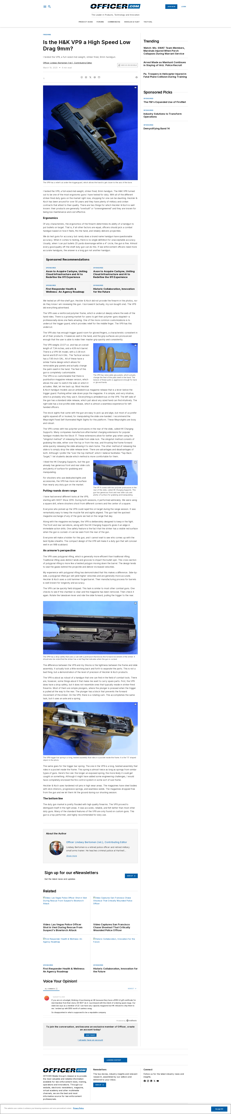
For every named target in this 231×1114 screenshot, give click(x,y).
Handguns (47, 1056)
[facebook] (81, 77)
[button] (45, 6)
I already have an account (90, 1040)
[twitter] (90, 77)
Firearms (47, 34)
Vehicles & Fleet (132, 22)
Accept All (219, 1109)
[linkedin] (86, 77)
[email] (99, 77)
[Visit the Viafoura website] (131, 1021)
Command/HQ (114, 22)
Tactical (148, 22)
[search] (49, 6)
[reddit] (94, 77)
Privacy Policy (78, 1108)
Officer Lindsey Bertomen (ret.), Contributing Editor (67, 63)
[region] (90, 1004)
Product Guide (86, 22)
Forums (100, 22)
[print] (136, 77)
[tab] (51, 989)
